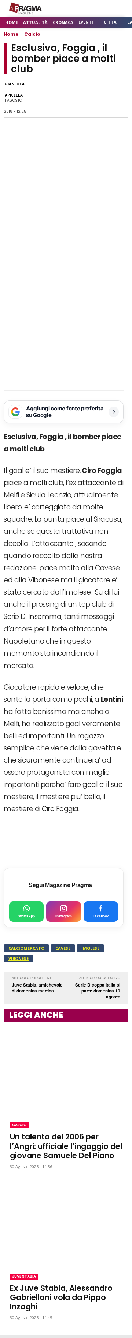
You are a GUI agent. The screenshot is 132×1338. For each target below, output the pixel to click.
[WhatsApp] (52, 98)
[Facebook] (36, 98)
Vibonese (18, 958)
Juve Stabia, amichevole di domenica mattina (37, 987)
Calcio (32, 34)
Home (11, 34)
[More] (120, 98)
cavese (62, 948)
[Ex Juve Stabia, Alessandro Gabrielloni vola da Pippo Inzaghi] (66, 1221)
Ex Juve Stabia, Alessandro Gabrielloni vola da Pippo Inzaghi (61, 1297)
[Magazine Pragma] (25, 8)
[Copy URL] (103, 98)
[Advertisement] (66, 320)
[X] (69, 98)
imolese (90, 948)
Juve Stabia (24, 1276)
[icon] (102, 8)
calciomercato (26, 948)
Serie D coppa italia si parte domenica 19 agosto (97, 990)
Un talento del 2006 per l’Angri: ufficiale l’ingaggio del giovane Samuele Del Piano (66, 1145)
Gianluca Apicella (15, 89)
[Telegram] (86, 98)
